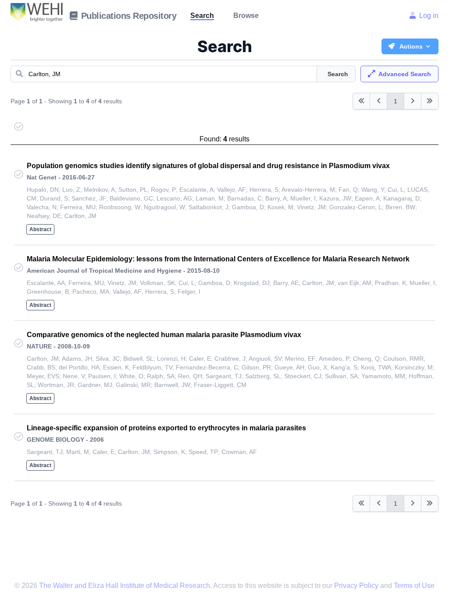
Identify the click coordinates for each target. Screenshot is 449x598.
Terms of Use (414, 585)
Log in (428, 15)
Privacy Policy (357, 585)
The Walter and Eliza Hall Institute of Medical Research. (125, 585)
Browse (246, 15)
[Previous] (361, 101)
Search (202, 15)
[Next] (412, 101)
